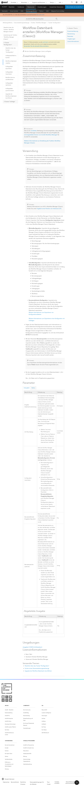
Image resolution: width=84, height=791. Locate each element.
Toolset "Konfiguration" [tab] (8, 43)
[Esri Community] (3, 700)
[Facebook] (3, 696)
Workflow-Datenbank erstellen (10, 62)
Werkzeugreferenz (31, 11)
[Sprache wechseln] (76, 2)
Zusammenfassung (72, 31)
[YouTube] (10, 700)
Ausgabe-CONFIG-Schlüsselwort (32, 647)
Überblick (11, 7)
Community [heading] (26, 705)
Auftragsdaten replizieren (9, 84)
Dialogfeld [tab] (26, 388)
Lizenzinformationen (73, 41)
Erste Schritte (14, 11)
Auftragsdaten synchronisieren (9, 89)
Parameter (70, 36)
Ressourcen (30, 7)
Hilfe (22, 11)
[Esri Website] (4, 2)
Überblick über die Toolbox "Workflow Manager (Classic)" (9, 29)
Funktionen (21, 7)
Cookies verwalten (56, 782)
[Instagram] (6, 700)
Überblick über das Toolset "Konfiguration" (10, 50)
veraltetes (34, 130)
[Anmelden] (81, 2)
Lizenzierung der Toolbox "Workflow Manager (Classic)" (10, 37)
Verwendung (71, 34)
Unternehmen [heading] (8, 740)
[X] (6, 696)
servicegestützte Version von (40, 135)
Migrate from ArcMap (57, 11)
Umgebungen (71, 39)
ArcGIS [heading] (6, 705)
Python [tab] (33, 388)
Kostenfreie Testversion (56, 7)
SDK (47, 11)
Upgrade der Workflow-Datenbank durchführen (10, 96)
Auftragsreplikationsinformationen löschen (11, 56)
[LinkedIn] (10, 696)
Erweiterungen (42, 7)
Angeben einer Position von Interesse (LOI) (49, 208)
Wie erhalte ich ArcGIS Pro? (74, 7)
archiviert (45, 42)
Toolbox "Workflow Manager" (39, 22)
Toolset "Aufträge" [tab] (10, 101)
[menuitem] (11, 709)
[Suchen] (72, 2)
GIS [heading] (42, 705)
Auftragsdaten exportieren (9, 67)
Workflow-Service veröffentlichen (10, 78)
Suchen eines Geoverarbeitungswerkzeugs (37, 668)
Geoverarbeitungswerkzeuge (21, 22)
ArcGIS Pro (5, 7)
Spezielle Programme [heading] (29, 740)
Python (41, 11)
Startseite (5, 11)
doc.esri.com (40, 14)
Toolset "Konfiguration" (54, 22)
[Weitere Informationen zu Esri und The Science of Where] (7, 688)
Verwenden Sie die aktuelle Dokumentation (36, 46)
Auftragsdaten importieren (9, 73)
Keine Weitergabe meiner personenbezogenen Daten (73, 782)
